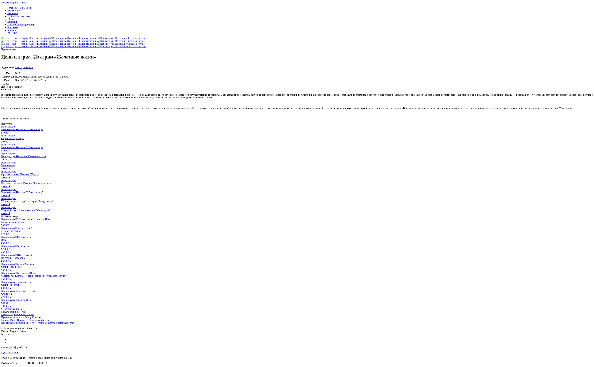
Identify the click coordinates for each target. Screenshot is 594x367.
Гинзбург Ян (23, 246)
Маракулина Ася (24, 67)
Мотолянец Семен (26, 291)
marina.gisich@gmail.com (14, 347)
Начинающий (8, 126)
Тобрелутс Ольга (25, 282)
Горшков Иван (24, 300)
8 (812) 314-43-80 (10, 352)
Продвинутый (8, 49)
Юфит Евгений (24, 255)
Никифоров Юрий (26, 273)
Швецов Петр (23, 237)
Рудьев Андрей (24, 228)
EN (12, 33)
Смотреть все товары (12, 309)
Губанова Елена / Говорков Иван (33, 219)
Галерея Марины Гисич (13, 2)
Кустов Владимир (25, 264)
